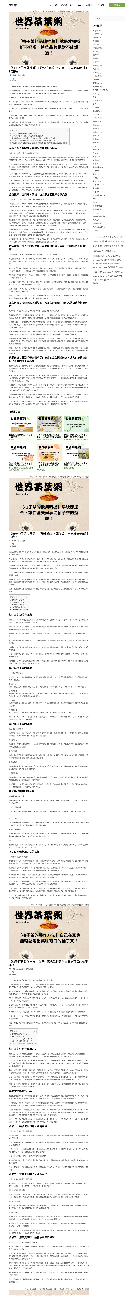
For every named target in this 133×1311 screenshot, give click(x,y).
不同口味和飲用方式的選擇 (20, 609)
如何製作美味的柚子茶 (18, 607)
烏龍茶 (43, 439)
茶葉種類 (96, 188)
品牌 (94, 69)
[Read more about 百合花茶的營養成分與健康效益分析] (21, 424)
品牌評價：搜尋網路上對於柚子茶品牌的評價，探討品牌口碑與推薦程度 (33, 141)
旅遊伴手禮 (97, 87)
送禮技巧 (95, 276)
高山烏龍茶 (97, 223)
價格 (94, 45)
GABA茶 (95, 237)
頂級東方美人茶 (98, 216)
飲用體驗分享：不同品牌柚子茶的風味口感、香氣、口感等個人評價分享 (33, 138)
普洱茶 (95, 104)
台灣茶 (39, 439)
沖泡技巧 (111, 260)
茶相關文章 (97, 167)
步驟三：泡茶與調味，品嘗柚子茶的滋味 (24, 1043)
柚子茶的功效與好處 (18, 600)
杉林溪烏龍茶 (96, 256)
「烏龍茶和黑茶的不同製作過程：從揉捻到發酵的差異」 (49, 436)
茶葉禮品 (104, 268)
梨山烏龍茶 (104, 260)
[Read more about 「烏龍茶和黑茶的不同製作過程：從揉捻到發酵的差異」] (49, 424)
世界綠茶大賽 (101, 237)
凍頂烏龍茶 (97, 48)
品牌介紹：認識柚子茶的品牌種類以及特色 (24, 133)
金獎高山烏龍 (97, 195)
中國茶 (95, 34)
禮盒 (100, 263)
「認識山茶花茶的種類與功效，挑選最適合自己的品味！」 (48, 465)
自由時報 (96, 160)
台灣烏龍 (96, 59)
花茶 (38, 470)
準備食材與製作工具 (18, 1036)
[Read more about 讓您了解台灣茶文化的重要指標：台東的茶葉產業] (76, 424)
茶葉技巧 (96, 178)
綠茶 (26, 468)
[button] (50, 5)
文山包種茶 (97, 76)
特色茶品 (96, 136)
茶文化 (95, 267)
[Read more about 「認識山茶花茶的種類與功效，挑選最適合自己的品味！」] (49, 452)
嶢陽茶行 (98, 251)
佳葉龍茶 (96, 41)
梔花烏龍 (96, 125)
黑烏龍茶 (95, 283)
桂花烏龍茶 (115, 256)
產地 (94, 143)
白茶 (20, 468)
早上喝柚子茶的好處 (18, 602)
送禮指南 (101, 276)
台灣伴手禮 (95, 241)
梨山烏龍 (96, 129)
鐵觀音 (95, 202)
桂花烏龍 (96, 122)
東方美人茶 (97, 118)
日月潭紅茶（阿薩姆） (101, 90)
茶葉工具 (96, 174)
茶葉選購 (97, 272)
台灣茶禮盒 (121, 241)
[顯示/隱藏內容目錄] (65, 130)
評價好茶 (116, 272)
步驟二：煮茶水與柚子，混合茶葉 (22, 1041)
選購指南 (118, 276)
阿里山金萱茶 (110, 280)
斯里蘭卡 (96, 80)
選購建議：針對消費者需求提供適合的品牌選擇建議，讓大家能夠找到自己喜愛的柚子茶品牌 (39, 143)
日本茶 (11, 468)
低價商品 (96, 38)
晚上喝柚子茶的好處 (18, 605)
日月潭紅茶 (115, 252)
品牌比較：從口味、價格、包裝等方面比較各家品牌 (27, 136)
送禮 (122, 272)
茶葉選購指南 (107, 272)
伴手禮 (108, 236)
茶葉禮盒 (113, 267)
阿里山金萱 (97, 209)
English (95, 30)
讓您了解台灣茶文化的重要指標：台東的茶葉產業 (75, 436)
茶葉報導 (96, 171)
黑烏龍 (95, 230)
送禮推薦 (109, 276)
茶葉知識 (13, 75)
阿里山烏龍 (97, 206)
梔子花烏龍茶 (96, 260)
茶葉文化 (71, 439)
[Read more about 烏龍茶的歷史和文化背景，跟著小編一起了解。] (76, 452)
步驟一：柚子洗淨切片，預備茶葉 (22, 1039)
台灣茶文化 (112, 241)
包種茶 (95, 52)
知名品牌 (96, 150)
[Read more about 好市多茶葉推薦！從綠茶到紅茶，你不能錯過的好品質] (21, 452)
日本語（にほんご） (100, 101)
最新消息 (96, 108)
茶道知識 (14, 470)
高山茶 (117, 280)
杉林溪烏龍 (97, 111)
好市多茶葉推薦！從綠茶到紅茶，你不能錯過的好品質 (20, 464)
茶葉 (100, 268)
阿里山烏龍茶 (102, 280)
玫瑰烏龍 (96, 139)
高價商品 (96, 220)
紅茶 (23, 468)
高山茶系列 (84, 439)
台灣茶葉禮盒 (108, 246)
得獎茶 (95, 73)
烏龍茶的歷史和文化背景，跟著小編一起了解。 (75, 464)
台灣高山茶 (118, 246)
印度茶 (95, 55)
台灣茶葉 (97, 245)
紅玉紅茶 (110, 263)
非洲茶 (95, 213)
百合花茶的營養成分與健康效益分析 (20, 436)
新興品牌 (96, 83)
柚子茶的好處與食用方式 (19, 1034)
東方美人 (96, 115)
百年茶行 (96, 263)
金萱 (94, 199)
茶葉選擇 (121, 267)
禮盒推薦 (105, 263)
